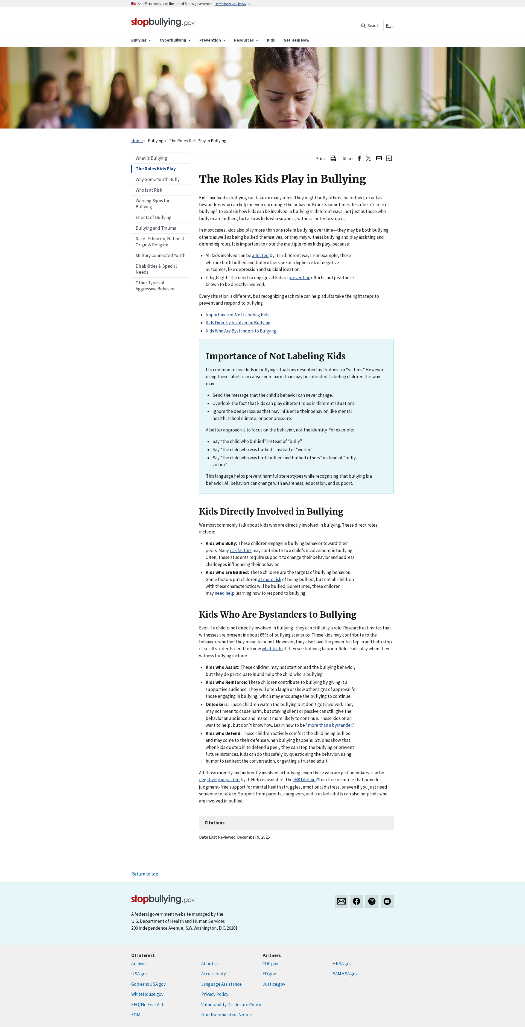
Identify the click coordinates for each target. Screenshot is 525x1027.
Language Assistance (221, 984)
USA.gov (139, 974)
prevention (299, 278)
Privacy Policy (214, 994)
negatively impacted (219, 780)
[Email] (379, 158)
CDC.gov (270, 964)
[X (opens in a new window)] (368, 158)
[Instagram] (371, 901)
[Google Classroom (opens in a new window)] (389, 158)
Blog (390, 25)
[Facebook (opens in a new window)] (359, 158)
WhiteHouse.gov (147, 994)
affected (260, 255)
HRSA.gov (342, 964)
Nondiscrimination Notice (226, 1015)
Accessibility (213, 974)
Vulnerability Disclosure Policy (231, 1005)
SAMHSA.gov (345, 974)
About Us (210, 964)
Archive (138, 964)
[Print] (333, 158)
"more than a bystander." (330, 725)
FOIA (136, 1015)
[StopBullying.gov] (163, 21)
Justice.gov (273, 984)
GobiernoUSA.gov (148, 984)
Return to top (144, 874)
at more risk (269, 579)
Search (374, 25)
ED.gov (269, 974)
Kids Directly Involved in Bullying (238, 323)
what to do (272, 649)
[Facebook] (356, 901)
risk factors (241, 550)
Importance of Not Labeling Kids (237, 315)
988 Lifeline (304, 780)
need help (225, 593)
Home (137, 140)
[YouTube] (387, 901)
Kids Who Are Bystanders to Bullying (241, 331)
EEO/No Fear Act (147, 1005)
